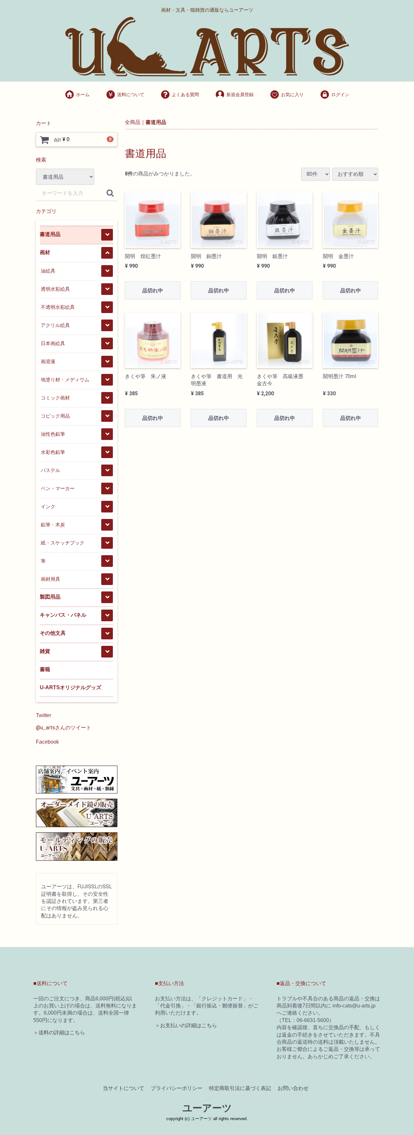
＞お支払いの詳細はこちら (186, 1025)
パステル (50, 470)
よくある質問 (185, 94)
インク (48, 506)
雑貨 (45, 651)
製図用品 (50, 597)
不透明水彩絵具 (58, 307)
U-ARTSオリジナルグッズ (70, 687)
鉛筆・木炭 (53, 524)
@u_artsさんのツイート (63, 728)
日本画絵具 (53, 343)
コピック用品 (55, 416)
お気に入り (292, 94)
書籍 (45, 669)
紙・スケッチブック (62, 542)
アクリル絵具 (55, 325)
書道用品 (50, 234)
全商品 (132, 122)
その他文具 (53, 633)
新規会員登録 (240, 94)
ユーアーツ (207, 1107)
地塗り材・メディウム (65, 379)
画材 (45, 252)
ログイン (340, 94)
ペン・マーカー (58, 488)
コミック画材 (55, 397)
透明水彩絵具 (55, 289)
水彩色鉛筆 (53, 452)
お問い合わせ (293, 1088)
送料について (130, 94)
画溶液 (48, 361)
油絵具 (48, 271)
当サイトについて (123, 1088)
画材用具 (50, 579)
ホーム (83, 94)
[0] (44, 140)
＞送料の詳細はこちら (59, 1032)
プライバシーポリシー (176, 1088)
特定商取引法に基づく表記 (240, 1088)
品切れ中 (152, 290)
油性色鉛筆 (53, 434)
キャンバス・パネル (63, 615)
